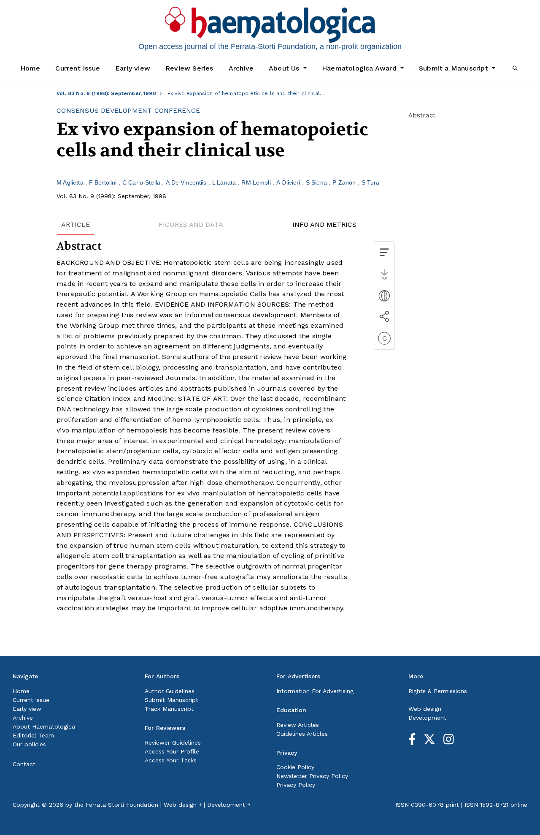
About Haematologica (44, 726)
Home (30, 68)
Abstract (421, 115)
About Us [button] (285, 68)
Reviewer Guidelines (173, 742)
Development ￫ (228, 804)
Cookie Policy (295, 767)
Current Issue (77, 68)
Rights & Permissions (437, 691)
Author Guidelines (169, 691)
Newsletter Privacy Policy (312, 775)
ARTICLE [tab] (75, 224)
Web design (424, 708)
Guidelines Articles (302, 733)
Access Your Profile (172, 751)
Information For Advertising (315, 691)
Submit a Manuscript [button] (454, 68)
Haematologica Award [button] (360, 68)
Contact (24, 764)
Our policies (29, 744)
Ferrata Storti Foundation (122, 804)
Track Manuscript (169, 708)
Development (427, 717)
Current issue (31, 699)
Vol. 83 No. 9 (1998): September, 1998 (106, 93)
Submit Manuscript (171, 699)
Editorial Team (33, 735)
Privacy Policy (295, 784)
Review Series (189, 68)
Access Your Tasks (171, 760)
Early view (132, 68)
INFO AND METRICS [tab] (324, 224)
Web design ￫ (183, 804)
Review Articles (297, 724)
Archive (241, 68)
